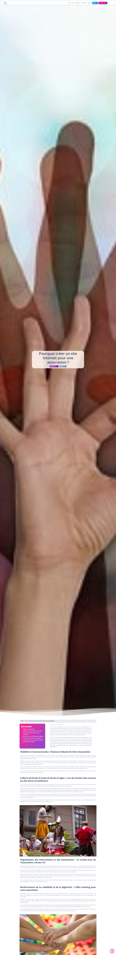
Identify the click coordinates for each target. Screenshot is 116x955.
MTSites (22, 721)
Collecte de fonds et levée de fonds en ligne (32, 731)
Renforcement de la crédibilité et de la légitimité (33, 736)
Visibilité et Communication (29, 729)
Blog (26, 721)
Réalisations (78, 2)
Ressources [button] (84, 2)
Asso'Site (95, 2)
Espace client (103, 2)
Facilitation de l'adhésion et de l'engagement (32, 738)
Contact (89, 2)
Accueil (69, 2)
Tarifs (73, 2)
